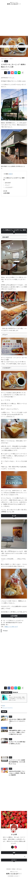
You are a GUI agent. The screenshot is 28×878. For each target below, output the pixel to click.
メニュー (7, 185)
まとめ (5, 191)
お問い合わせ (19, 869)
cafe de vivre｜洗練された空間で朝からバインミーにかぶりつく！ (17, 721)
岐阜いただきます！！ (14, 4)
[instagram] (15, 847)
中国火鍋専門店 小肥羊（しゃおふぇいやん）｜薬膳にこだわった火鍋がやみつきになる (17, 732)
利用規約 (13, 869)
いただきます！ (9, 187)
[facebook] (9, 72)
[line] (19, 72)
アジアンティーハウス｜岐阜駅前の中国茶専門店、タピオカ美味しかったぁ (17, 761)
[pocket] (12, 72)
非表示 (10, 174)
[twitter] (5, 72)
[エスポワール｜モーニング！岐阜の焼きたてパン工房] (15, 72)
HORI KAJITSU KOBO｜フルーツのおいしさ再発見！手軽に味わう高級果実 (17, 773)
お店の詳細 (6, 193)
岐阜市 (3, 705)
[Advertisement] (14, 21)
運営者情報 (8, 869)
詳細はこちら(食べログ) (11, 626)
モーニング (4, 707)
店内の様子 (8, 182)
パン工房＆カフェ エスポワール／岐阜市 (13, 178)
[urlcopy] (22, 72)
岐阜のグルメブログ (14, 871)
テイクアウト (10, 707)
